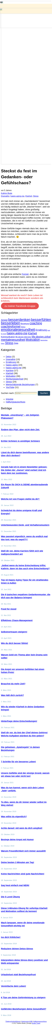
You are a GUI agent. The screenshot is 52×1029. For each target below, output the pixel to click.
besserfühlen (41, 320)
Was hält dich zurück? (12, 695)
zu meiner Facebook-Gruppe (19, 306)
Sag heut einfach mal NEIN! (15, 885)
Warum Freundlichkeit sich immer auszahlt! (23, 851)
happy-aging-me (17, 196)
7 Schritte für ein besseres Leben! (18, 761)
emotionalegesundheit (18, 330)
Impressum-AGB (27, 1021)
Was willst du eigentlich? (14, 816)
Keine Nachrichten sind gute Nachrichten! (22, 874)
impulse (9, 399)
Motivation (33, 339)
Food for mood (8, 609)
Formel (25, 274)
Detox (23, 327)
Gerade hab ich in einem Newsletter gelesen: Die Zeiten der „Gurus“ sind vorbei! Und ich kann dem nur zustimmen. (24, 470)
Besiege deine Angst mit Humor (17, 839)
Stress (35, 196)
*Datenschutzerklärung (12, 1021)
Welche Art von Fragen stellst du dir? (20, 499)
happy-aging (12, 365)
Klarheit (28, 196)
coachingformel (10, 326)
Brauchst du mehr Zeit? (13, 684)
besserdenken (19, 320)
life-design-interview (23, 337)
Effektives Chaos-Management (17, 620)
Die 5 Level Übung (10, 897)
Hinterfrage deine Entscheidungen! (19, 721)
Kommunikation (8, 337)
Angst (4, 320)
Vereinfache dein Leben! (13, 986)
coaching (36, 323)
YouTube (10, 387)
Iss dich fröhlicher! (10, 937)
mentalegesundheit (13, 339)
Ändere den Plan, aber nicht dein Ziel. (20, 429)
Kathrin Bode (6, 193)
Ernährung (41, 330)
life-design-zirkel (41, 336)
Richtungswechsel (14, 379)
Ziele (16, 343)
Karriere (10, 370)
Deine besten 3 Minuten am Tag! (17, 862)
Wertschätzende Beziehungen (20, 384)
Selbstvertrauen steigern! (14, 632)
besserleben (10, 323)
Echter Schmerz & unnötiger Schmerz (20, 441)
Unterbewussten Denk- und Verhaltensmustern (25, 525)
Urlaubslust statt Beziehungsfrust (18, 974)
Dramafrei (5, 196)
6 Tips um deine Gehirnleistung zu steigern (23, 997)
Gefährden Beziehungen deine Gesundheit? (23, 1009)
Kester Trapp (36, 1023)
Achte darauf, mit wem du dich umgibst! (21, 828)
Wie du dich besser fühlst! (14, 643)
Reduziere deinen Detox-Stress (17, 948)
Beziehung (25, 324)
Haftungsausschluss (15, 402)
